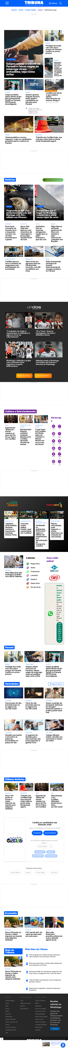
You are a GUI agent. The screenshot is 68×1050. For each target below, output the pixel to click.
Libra (59, 450)
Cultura (40, 10)
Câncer (53, 437)
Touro (53, 464)
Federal (33, 579)
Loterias (30, 558)
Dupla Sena (35, 583)
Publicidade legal (40, 1014)
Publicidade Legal (50, 10)
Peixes (53, 456)
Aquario (53, 429)
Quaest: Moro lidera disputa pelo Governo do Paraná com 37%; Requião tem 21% (35, 111)
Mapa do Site (38, 1027)
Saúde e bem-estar (10, 1019)
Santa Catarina (15, 872)
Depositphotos (24, 1008)
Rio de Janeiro (40, 872)
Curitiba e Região (30, 10)
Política (7, 1011)
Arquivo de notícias (10, 1027)
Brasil (6, 1006)
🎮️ (56, 684)
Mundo (7, 1008)
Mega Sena (35, 564)
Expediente (38, 1006)
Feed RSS (37, 1030)
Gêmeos (59, 444)
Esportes (22, 1006)
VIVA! (21, 1000)
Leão (53, 450)
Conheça (55, 1028)
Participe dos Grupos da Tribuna (59, 632)
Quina (32, 567)
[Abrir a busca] (61, 3)
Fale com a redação (40, 1008)
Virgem (59, 464)
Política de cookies (40, 1022)
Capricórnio (59, 437)
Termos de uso (39, 1019)
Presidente (37, 833)
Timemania (35, 571)
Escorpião (53, 444)
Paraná (21, 10)
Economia (8, 1014)
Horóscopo (56, 419)
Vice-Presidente (50, 833)
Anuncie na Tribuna (40, 1011)
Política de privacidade (41, 1016)
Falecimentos (9, 1016)
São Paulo (54, 872)
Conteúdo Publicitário (41, 1024)
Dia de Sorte (35, 587)
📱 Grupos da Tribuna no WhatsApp (53, 180)
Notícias (14, 10)
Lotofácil (34, 575)
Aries (59, 428)
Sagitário (59, 457)
